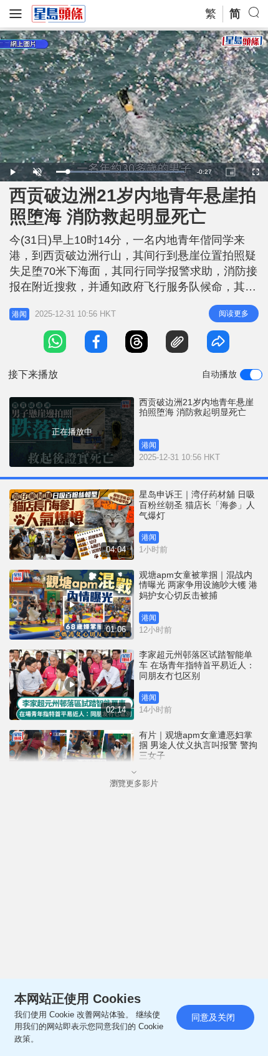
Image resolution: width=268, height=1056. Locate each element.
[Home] (59, 13)
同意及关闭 (213, 1017)
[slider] (120, 172)
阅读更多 (234, 313)
